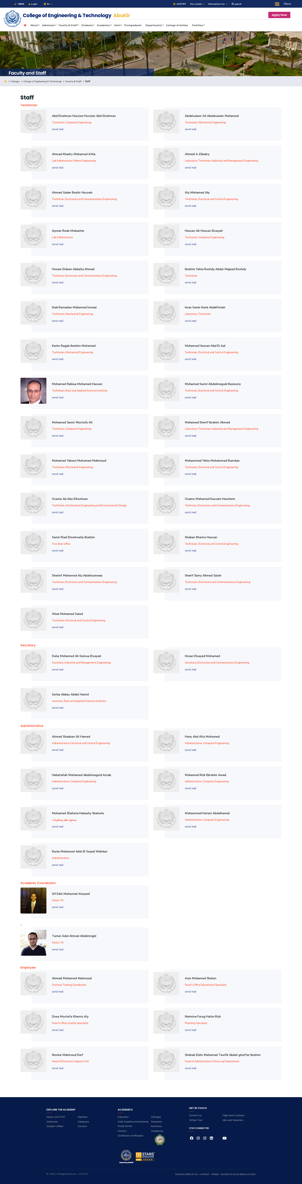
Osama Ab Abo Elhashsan (70, 499)
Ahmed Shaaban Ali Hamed (71, 737)
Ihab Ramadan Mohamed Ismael (74, 307)
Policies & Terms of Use (186, 1174)
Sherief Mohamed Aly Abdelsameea (77, 576)
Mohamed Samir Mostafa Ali (72, 422)
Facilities (197, 25)
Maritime (82, 1117)
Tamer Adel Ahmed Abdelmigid (74, 936)
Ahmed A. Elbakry (197, 154)
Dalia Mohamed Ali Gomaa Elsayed (76, 656)
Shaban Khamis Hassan (201, 537)
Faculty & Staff (68, 25)
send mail (58, 129)
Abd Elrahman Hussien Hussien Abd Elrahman (84, 116)
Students (87, 25)
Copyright (204, 1174)
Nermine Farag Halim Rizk (203, 1017)
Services (82, 1126)
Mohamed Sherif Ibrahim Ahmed (207, 422)
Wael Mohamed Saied (67, 614)
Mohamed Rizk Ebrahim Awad (205, 775)
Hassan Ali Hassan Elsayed (204, 231)
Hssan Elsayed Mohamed (202, 656)
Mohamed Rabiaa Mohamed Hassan (77, 384)
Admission (48, 25)
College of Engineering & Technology (42, 81)
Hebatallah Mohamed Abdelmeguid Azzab (81, 775)
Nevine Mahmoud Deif (67, 1055)
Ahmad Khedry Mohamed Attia (73, 154)
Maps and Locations (233, 1115)
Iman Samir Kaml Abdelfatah (205, 307)
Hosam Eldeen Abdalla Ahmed (73, 269)
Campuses (83, 1121)
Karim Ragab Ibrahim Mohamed (74, 346)
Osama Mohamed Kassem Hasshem (210, 499)
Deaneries (156, 1121)
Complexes (157, 1131)
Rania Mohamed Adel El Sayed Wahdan (79, 851)
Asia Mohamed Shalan (200, 978)
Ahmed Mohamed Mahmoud (72, 978)
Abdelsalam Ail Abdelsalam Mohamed (212, 116)
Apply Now (279, 15)
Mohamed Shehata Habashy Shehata (78, 813)
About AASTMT (55, 1117)
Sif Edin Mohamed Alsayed (71, 894)
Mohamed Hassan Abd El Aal (205, 346)
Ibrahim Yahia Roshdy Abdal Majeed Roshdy (215, 269)
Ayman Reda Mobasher (68, 231)
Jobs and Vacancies (232, 1120)
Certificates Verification (130, 1135)
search (238, 4)
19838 (20, 4)
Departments (153, 25)
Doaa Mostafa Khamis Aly (70, 1017)
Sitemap (215, 1174)
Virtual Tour (195, 1120)
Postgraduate (133, 25)
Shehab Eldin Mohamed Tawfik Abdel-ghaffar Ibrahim (223, 1055)
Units (117, 25)
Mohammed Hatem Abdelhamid (207, 813)
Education (123, 1117)
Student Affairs (54, 1126)
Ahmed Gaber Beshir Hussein (72, 193)
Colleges (15, 81)
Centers (122, 1131)
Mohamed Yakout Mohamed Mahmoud (79, 461)
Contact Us (195, 1115)
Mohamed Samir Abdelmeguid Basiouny (213, 384)
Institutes (156, 1126)
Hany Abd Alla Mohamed (202, 737)
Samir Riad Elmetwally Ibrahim (73, 537)
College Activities (177, 25)
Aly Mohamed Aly (197, 193)
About (34, 25)
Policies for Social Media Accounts (238, 1174)
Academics (103, 25)
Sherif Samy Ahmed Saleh (203, 576)
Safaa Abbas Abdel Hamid (70, 694)
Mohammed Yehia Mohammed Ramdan (212, 461)
